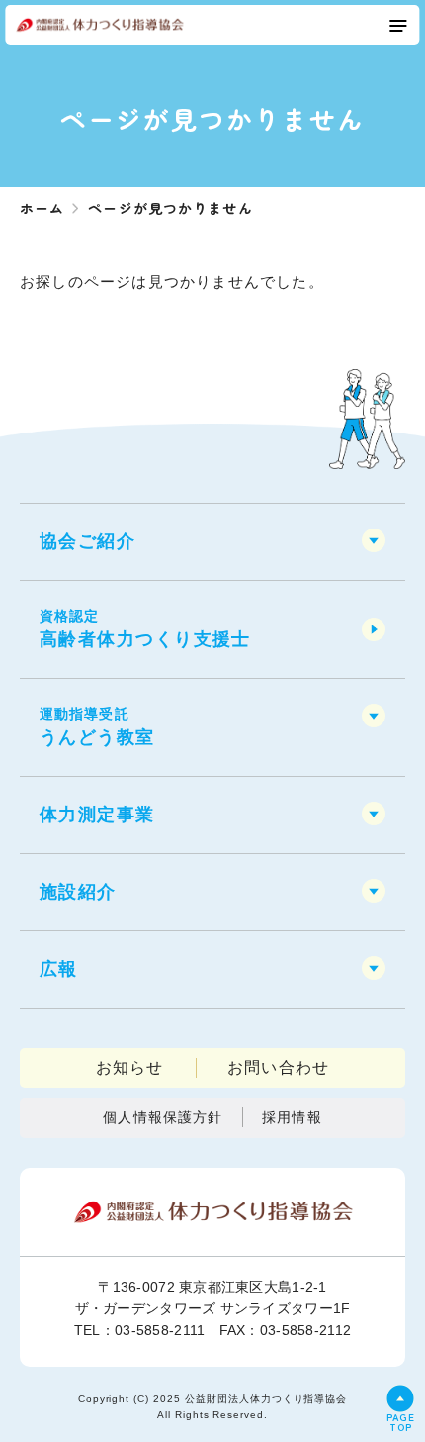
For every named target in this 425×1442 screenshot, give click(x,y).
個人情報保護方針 (162, 1117)
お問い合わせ (278, 1067)
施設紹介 (78, 892)
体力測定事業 (97, 814)
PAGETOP (400, 1420)
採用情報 (291, 1117)
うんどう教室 (97, 726)
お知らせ (130, 1067)
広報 (59, 969)
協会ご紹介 (87, 541)
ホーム (42, 208)
